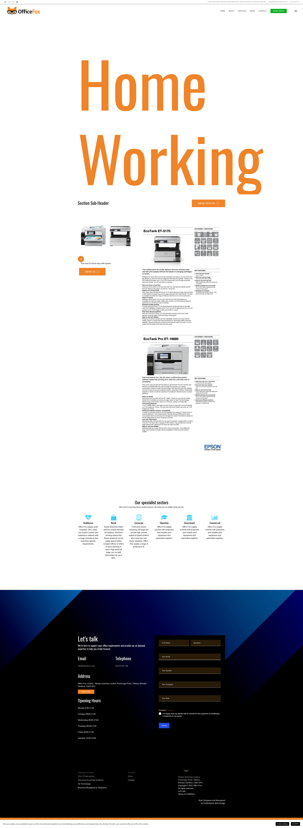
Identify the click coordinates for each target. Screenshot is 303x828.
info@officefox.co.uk (86, 666)
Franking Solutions (86, 773)
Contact (131, 780)
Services (131, 773)
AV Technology (84, 784)
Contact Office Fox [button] (206, 203)
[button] (295, 11)
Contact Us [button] (90, 271)
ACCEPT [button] (295, 824)
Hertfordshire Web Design (214, 803)
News (130, 776)
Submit (164, 725)
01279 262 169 (121, 666)
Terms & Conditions (186, 794)
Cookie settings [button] (282, 824)
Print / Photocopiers (86, 776)
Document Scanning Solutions (90, 780)
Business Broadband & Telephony (92, 788)
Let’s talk (181, 791)
